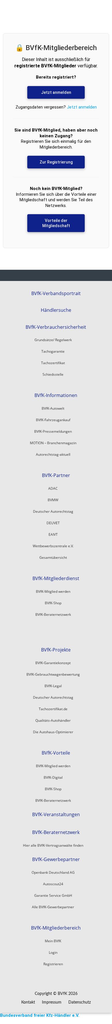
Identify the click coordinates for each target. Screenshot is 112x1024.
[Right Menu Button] (109, 1021)
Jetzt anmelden (56, 92)
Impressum (51, 1002)
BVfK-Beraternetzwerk (56, 832)
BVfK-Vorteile (56, 753)
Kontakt (28, 1002)
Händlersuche (56, 310)
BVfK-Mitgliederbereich (56, 928)
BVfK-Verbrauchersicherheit (56, 327)
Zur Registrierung (56, 162)
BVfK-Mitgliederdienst (55, 578)
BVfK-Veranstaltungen (56, 815)
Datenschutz (79, 1002)
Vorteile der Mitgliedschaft (56, 223)
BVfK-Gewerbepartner (56, 859)
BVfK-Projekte (56, 650)
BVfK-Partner (56, 475)
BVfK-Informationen (55, 395)
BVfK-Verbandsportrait (56, 293)
